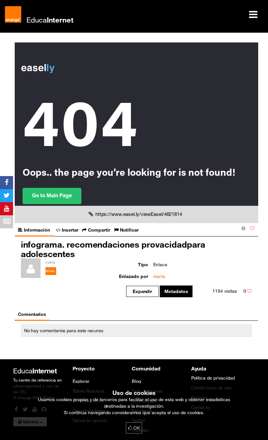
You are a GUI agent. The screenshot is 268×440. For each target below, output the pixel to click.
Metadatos (176, 291)
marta (159, 276)
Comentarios (32, 314)
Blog (136, 381)
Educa (50, 19)
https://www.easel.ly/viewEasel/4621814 (138, 214)
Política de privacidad (213, 378)
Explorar (81, 381)
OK (136, 428)
